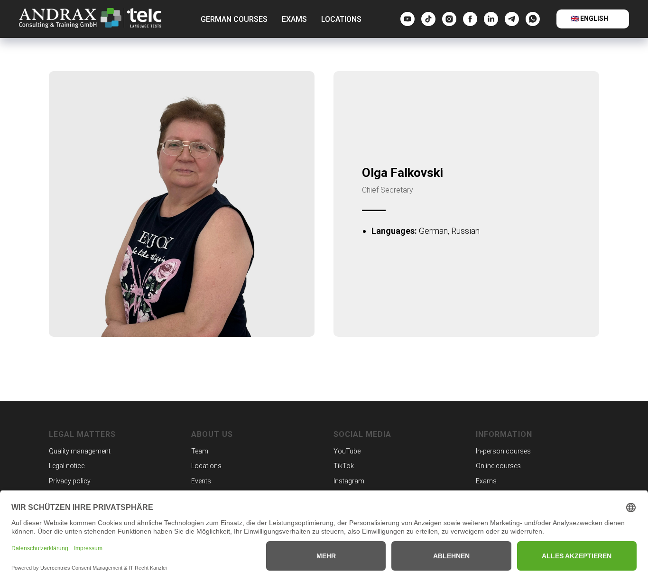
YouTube (347, 451)
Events (201, 481)
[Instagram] (449, 19)
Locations (341, 19)
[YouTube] (407, 19)
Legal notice (66, 466)
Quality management (80, 451)
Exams (294, 19)
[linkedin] (491, 19)
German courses (234, 19)
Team (199, 451)
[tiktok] (428, 19)
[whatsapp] (533, 19)
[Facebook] (470, 19)
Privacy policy (70, 481)
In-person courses (503, 451)
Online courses (498, 466)
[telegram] (512, 19)
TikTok (343, 466)
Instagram (348, 481)
